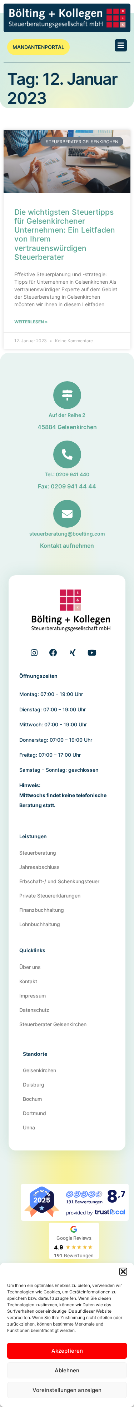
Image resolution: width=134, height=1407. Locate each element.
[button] (123, 1271)
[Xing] (72, 653)
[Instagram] (34, 653)
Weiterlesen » (31, 321)
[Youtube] (92, 653)
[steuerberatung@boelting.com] (67, 514)
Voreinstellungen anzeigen (67, 1390)
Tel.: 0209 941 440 (67, 474)
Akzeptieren (67, 1350)
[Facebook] (53, 653)
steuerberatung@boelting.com (67, 534)
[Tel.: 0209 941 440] (67, 454)
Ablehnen (67, 1370)
